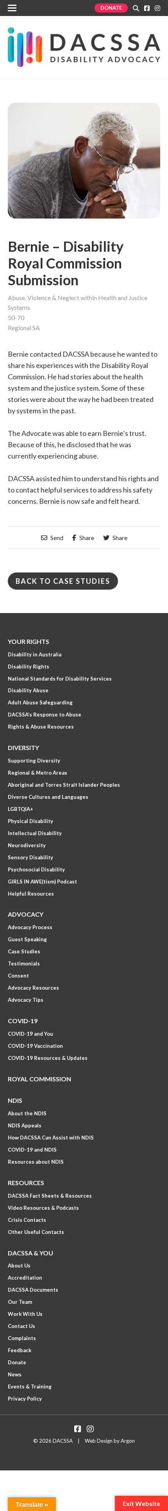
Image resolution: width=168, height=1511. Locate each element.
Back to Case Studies (63, 581)
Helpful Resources (31, 894)
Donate (111, 8)
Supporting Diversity (34, 760)
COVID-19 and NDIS (32, 1150)
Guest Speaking (27, 939)
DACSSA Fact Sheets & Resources (50, 1196)
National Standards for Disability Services (60, 679)
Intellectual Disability (35, 833)
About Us (19, 1265)
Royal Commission (39, 1079)
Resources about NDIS (36, 1162)
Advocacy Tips (25, 1000)
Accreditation (25, 1278)
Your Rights (28, 641)
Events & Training (30, 1386)
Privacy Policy (25, 1398)
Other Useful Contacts (36, 1232)
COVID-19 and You (30, 1034)
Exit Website (141, 1503)
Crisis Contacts (27, 1220)
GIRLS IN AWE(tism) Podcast (42, 881)
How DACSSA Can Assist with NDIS (51, 1137)
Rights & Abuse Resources (41, 727)
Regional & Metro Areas (37, 773)
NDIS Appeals (24, 1125)
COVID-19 (23, 1020)
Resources (26, 1182)
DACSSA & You (30, 1253)
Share (86, 538)
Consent (18, 975)
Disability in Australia (34, 654)
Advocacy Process (30, 927)
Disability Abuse (28, 690)
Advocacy (25, 914)
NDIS (15, 1100)
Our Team (20, 1302)
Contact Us (21, 1326)
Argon (128, 1441)
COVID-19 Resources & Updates (48, 1058)
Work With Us (25, 1314)
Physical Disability (30, 821)
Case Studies (24, 951)
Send (56, 538)
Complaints (22, 1338)
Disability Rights (28, 666)
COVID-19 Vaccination (35, 1046)
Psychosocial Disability (36, 869)
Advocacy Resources (33, 988)
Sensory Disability (30, 857)
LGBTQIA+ (20, 809)
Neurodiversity (27, 845)
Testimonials (24, 963)
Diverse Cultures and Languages (48, 797)
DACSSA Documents (33, 1290)
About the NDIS (27, 1113)
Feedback (19, 1350)
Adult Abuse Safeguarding (40, 702)
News (14, 1374)
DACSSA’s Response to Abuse (44, 714)
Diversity (23, 747)
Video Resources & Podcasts (43, 1208)
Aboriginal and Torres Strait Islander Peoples (64, 785)
